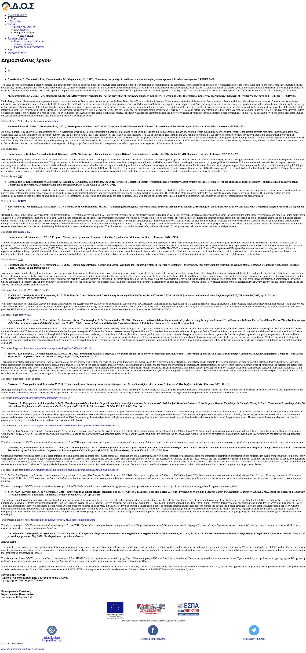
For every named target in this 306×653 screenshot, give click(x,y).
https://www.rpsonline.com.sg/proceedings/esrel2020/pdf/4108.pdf (57, 348)
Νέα (10, 49)
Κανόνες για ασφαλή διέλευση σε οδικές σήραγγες (29, 42)
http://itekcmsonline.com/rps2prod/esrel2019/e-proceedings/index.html (60, 519)
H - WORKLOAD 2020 (36, 290)
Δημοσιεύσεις (21, 29)
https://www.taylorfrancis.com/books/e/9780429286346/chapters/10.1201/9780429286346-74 (71, 425)
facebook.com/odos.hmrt (153, 638)
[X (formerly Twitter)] (9, 71)
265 (20, 176)
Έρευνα (11, 24)
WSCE (27, 314)
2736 (20, 259)
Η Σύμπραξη (14, 21)
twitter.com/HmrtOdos (254, 638)
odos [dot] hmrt (52, 637)
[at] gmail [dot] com (52, 640)
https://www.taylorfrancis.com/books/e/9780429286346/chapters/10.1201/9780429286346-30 (71, 469)
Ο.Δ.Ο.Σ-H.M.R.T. (17, 15)
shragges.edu (26, 35)
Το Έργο (12, 18)
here (56, 121)
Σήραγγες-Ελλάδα (17, 52)
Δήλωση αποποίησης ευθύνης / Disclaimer (22, 649)
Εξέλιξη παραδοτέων (24, 26)
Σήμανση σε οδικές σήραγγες (29, 47)
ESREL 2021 (25, 231)
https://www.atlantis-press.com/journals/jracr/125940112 (41, 398)
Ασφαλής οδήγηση (17, 38)
